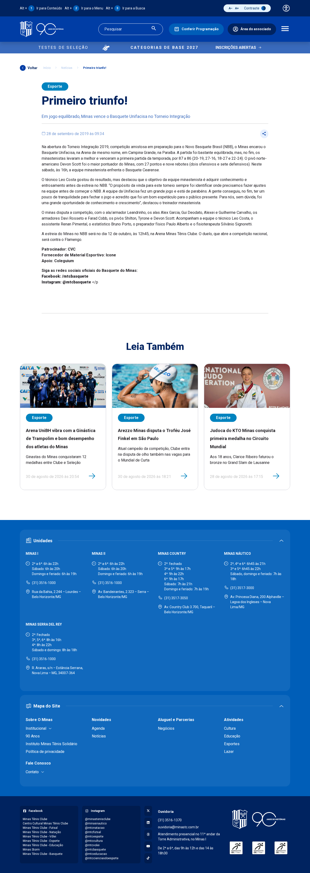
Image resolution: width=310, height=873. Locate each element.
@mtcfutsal (93, 832)
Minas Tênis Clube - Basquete (42, 854)
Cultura (230, 728)
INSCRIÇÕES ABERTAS (236, 47)
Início (47, 68)
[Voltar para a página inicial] (258, 819)
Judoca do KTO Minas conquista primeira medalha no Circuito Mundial (242, 438)
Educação (232, 736)
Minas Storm (31, 849)
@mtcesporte (94, 836)
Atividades (233, 719)
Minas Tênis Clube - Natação (42, 832)
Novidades (101, 719)
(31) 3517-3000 (242, 588)
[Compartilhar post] (264, 134)
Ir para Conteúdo (41, 8)
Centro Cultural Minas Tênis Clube (45, 823)
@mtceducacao (96, 854)
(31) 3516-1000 (44, 583)
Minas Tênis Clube (35, 819)
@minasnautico (96, 823)
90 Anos (33, 736)
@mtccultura (94, 841)
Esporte (55, 86)
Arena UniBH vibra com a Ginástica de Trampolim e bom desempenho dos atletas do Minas (60, 438)
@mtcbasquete (95, 849)
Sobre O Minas (39, 719)
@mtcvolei (92, 845)
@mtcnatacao (94, 828)
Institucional (36, 728)
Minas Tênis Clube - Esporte (41, 841)
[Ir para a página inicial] (41, 29)
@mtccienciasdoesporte (101, 858)
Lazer (229, 751)
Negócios (166, 728)
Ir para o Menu (84, 8)
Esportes (232, 744)
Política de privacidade (45, 751)
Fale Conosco (38, 763)
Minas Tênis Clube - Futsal (40, 828)
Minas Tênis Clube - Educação (43, 845)
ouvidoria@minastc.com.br (178, 827)
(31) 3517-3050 (176, 598)
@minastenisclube (97, 819)
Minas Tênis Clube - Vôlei (39, 836)
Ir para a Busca (125, 8)
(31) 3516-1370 (170, 820)
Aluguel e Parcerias (176, 719)
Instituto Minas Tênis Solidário (51, 744)
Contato (32, 772)
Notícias (66, 68)
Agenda (98, 728)
